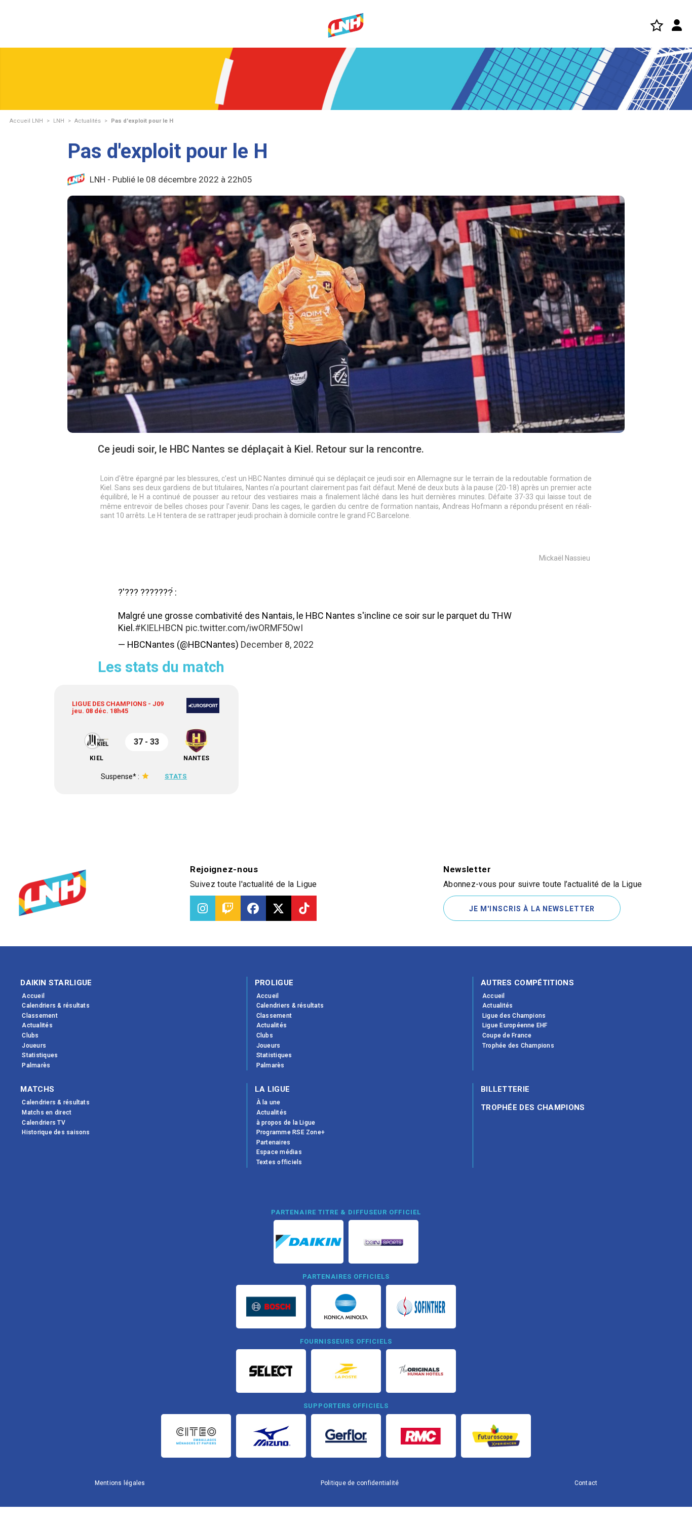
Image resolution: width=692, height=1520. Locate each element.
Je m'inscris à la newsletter (532, 909)
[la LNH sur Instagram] (202, 908)
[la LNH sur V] (278, 908)
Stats (223, 776)
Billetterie (505, 1089)
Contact (586, 1483)
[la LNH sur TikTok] (304, 908)
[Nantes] (269, 741)
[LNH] (346, 25)
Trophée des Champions (533, 1107)
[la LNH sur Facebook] (253, 908)
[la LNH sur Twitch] (228, 908)
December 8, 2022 (277, 644)
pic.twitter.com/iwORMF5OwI (244, 627)
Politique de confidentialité (360, 1483)
